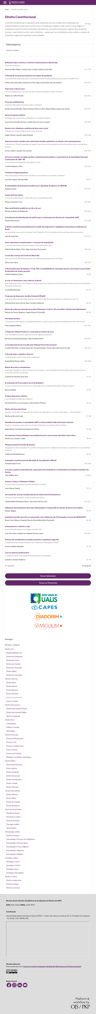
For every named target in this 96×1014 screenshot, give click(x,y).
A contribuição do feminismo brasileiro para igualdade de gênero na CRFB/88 (36, 186)
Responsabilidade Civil (14, 653)
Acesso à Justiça (12, 50)
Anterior (11, 566)
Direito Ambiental (12, 772)
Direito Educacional (13, 776)
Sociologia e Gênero (13, 865)
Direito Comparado (13, 716)
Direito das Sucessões (14, 668)
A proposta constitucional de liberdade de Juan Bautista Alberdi (30, 460)
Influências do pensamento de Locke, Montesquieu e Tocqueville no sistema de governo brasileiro (44, 508)
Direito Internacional (12, 705)
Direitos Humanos (12, 836)
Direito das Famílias (13, 664)
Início (7, 9)
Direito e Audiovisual (13, 880)
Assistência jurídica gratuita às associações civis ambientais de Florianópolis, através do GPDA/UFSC (45, 517)
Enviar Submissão (48, 576)
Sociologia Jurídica (11, 858)
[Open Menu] (5, 2)
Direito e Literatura (13, 888)
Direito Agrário (11, 768)
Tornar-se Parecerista (48, 583)
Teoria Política (11, 828)
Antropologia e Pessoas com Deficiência (20, 839)
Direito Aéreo (11, 683)
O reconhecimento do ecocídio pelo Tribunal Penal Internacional (31, 345)
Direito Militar (11, 798)
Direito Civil (9, 649)
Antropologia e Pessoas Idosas (17, 843)
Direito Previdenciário (14, 780)
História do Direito (13, 821)
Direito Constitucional (14, 697)
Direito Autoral (11, 686)
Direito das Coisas (12, 660)
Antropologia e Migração (15, 850)
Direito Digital (11, 671)
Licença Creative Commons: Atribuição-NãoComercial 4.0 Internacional (52, 966)
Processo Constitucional (14, 746)
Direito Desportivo (13, 806)
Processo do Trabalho (14, 753)
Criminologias (11, 724)
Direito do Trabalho (13, 802)
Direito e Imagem (12, 884)
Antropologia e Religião (14, 854)
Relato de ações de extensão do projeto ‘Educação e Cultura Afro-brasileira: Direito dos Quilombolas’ (45, 309)
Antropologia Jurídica (12, 832)
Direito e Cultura (11, 877)
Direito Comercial (11, 679)
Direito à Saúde (11, 783)
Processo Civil (11, 742)
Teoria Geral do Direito (13, 809)
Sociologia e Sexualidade (15, 873)
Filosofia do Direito (13, 813)
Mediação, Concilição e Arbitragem (18, 757)
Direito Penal (9, 720)
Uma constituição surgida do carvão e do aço (23, 208)
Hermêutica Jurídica (13, 817)
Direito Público (10, 761)
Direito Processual (11, 735)
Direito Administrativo (14, 765)
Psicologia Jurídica (12, 824)
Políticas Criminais (12, 727)
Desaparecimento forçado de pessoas (47, 447)
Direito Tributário (12, 787)
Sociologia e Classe (13, 862)
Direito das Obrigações (14, 657)
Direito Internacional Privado (16, 709)
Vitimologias (10, 731)
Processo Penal (11, 750)
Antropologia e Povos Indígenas (17, 847)
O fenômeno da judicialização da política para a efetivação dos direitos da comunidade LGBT (42, 217)
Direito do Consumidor (14, 675)
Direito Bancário (12, 690)
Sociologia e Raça (12, 869)
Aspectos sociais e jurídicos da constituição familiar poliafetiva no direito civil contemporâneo (46, 144)
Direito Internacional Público (16, 712)
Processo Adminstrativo (14, 738)
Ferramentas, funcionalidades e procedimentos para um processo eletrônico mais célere (40, 435)
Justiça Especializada (12, 791)
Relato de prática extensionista (45, 370)
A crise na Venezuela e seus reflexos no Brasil (47, 283)
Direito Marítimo (12, 694)
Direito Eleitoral (12, 794)
